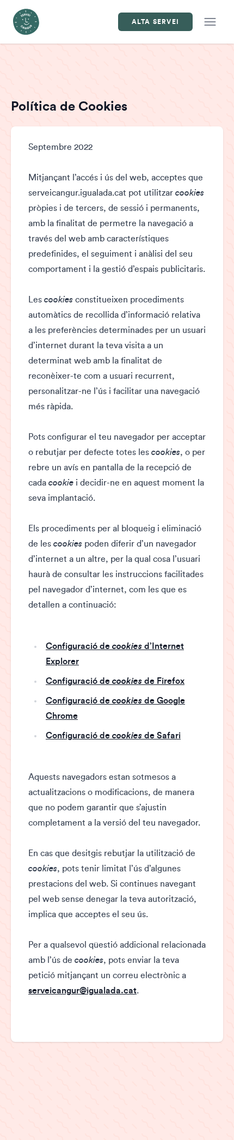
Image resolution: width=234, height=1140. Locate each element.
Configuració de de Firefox (115, 681)
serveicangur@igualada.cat (82, 990)
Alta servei (155, 22)
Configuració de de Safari (113, 735)
